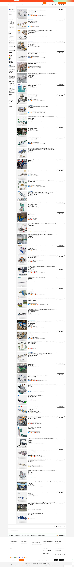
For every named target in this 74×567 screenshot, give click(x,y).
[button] (18, 71)
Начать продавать (57, 543)
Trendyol (45, 563)
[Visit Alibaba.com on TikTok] (64, 554)
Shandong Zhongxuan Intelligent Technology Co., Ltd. (34, 66)
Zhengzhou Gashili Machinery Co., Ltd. (32, 78)
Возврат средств (45, 548)
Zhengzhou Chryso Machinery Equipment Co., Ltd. (34, 46)
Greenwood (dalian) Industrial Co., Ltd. (32, 174)
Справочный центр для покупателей (47, 541)
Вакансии (11, 548)
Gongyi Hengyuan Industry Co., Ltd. (32, 218)
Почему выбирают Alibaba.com (13, 541)
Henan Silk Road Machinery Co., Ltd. (32, 87)
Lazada (37, 563)
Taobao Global (40, 563)
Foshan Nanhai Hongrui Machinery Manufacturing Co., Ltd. (35, 455)
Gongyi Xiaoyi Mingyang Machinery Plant (33, 120)
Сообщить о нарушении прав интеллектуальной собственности (47, 550)
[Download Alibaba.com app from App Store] (56, 560)
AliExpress (26, 563)
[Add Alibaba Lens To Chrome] (21, 560)
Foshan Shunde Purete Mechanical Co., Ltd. (33, 56)
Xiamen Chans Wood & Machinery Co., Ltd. (33, 130)
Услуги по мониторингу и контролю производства (25, 551)
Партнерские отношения (58, 550)
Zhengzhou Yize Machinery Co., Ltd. (32, 303)
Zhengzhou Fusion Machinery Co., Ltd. (32, 249)
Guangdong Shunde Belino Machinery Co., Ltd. (33, 271)
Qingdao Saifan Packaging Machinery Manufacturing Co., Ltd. (35, 260)
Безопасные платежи (23, 541)
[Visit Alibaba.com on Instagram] (60, 554)
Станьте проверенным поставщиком (59, 548)
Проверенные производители (36, 542)
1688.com (29, 563)
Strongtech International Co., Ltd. (32, 293)
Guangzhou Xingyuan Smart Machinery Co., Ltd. (33, 495)
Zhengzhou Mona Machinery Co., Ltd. (32, 206)
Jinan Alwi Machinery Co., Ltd (31, 485)
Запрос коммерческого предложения (37, 544)
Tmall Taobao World (33, 563)
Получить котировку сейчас (41, 535)
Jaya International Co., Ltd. (31, 14)
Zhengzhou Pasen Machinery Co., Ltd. (32, 326)
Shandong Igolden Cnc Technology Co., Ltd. (33, 314)
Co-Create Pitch (12, 543)
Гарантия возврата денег (24, 543)
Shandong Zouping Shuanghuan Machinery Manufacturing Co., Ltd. (36, 443)
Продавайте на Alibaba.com (58, 541)
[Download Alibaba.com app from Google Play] (61, 560)
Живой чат (44, 543)
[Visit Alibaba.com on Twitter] (58, 554)
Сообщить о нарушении (46, 553)
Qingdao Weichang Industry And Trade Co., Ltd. (33, 337)
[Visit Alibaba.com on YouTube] (62, 554)
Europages (48, 563)
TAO (43, 563)
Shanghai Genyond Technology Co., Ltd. (33, 99)
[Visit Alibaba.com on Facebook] (55, 554)
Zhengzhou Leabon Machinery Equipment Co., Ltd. (34, 431)
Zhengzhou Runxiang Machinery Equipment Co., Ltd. (34, 185)
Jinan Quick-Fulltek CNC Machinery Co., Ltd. (33, 411)
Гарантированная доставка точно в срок (25, 546)
